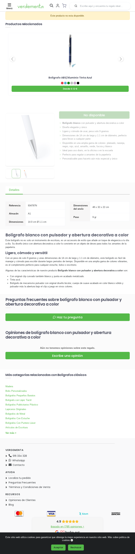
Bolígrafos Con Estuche (17, 418)
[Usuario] (58, 6)
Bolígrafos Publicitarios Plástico (21, 404)
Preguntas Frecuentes (22, 482)
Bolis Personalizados (16, 391)
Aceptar (58, 547)
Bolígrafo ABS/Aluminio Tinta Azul (70, 77)
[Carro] (65, 5)
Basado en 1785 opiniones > (67, 526)
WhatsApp (18, 460)
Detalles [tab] (14, 189)
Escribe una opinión (67, 355)
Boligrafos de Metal (15, 413)
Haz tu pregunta (69, 317)
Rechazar (75, 547)
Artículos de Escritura (16, 427)
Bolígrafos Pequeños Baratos (20, 395)
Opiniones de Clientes (22, 500)
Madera (9, 386)
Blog (11, 504)
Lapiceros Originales (15, 409)
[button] (76, 5)
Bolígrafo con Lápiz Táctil (18, 400)
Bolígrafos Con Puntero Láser (20, 423)
